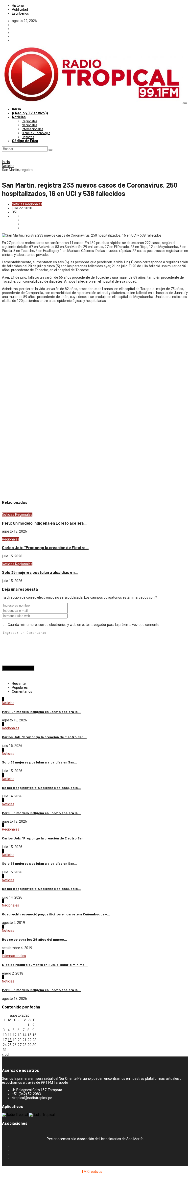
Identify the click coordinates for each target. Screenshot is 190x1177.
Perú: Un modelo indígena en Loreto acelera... (44, 523)
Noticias (19, 117)
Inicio (16, 109)
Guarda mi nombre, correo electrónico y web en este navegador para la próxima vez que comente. (84, 625)
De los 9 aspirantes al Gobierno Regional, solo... (41, 787)
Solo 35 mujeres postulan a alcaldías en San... (39, 762)
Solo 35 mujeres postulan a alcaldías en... (40, 572)
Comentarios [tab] (22, 691)
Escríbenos (20, 13)
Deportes (28, 137)
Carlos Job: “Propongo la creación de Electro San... (44, 737)
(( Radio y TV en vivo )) (30, 113)
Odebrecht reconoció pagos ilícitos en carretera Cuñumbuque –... (56, 914)
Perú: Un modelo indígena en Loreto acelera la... (41, 712)
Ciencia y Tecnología (36, 133)
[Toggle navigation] (185, 103)
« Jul (5, 1054)
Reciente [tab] (19, 684)
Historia (18, 5)
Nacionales (29, 125)
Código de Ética (25, 141)
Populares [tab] (20, 687)
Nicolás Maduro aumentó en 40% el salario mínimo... (45, 964)
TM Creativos (91, 1172)
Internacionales (32, 129)
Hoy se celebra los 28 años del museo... (34, 939)
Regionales (29, 121)
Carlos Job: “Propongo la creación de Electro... (45, 547)
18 (10, 1040)
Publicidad (20, 9)
